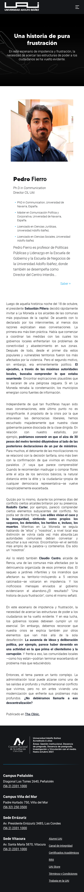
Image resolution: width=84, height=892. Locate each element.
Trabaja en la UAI (59, 880)
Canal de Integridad (60, 845)
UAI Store (54, 866)
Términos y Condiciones (63, 873)
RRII (51, 859)
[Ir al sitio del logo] (40, 7)
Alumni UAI (55, 838)
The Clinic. (32, 714)
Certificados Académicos (64, 852)
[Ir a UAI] (15, 7)
